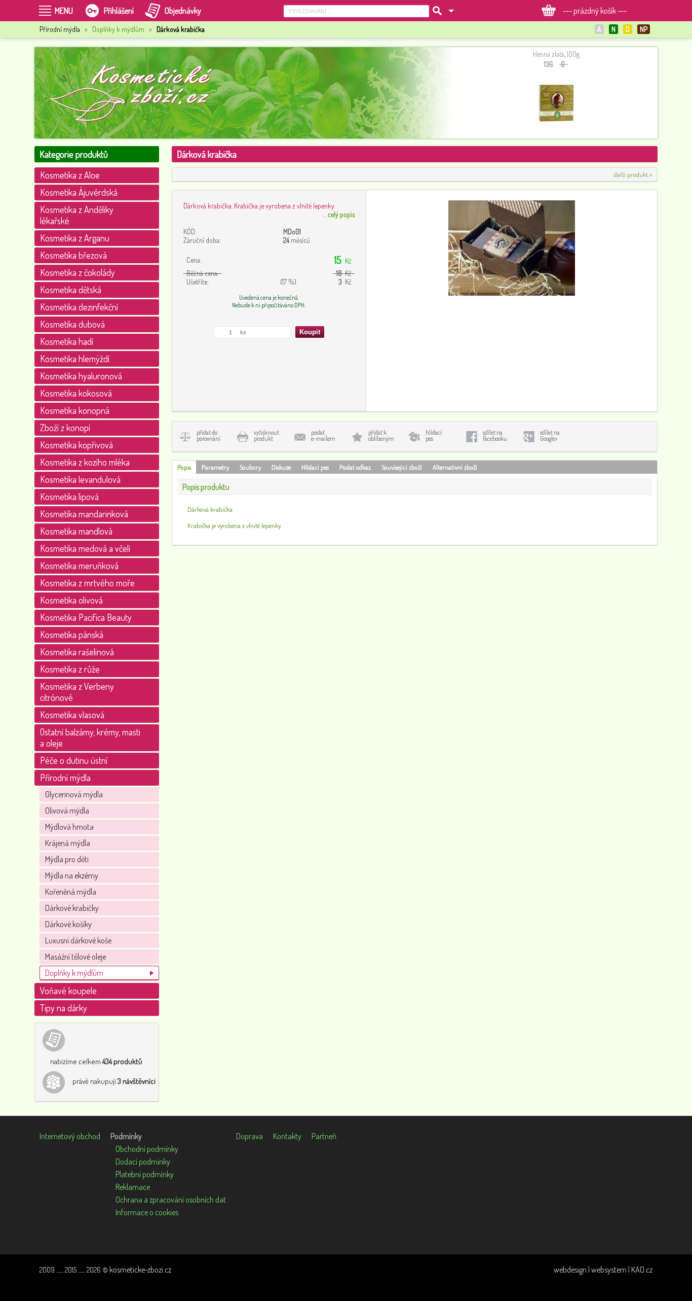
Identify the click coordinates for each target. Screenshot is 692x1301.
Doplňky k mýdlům (118, 29)
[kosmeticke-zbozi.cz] (136, 92)
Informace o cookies (147, 1212)
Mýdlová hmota (69, 827)
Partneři (324, 1136)
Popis (184, 467)
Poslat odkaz (355, 467)
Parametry (215, 467)
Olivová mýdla (67, 810)
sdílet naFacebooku (495, 435)
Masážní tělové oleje (75, 957)
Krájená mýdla (67, 843)
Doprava (249, 1136)
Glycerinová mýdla (74, 794)
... (339, 214)
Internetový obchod (70, 1136)
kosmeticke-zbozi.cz (140, 1269)
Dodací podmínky (143, 1161)
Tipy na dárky (63, 1007)
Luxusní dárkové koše (78, 940)
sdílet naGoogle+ (550, 435)
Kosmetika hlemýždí (74, 358)
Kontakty (287, 1136)
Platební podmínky (145, 1174)
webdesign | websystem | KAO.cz (603, 1269)
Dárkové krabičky (72, 908)
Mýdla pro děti (67, 859)
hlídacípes (434, 435)
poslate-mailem (323, 435)
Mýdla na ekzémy (71, 875)
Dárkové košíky (68, 924)
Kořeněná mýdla (70, 892)
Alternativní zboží (455, 467)
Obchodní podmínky (147, 1149)
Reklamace (133, 1187)
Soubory (250, 467)
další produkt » (633, 174)
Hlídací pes (315, 467)
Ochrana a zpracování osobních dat (171, 1199)
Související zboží (401, 467)
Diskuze (281, 467)
